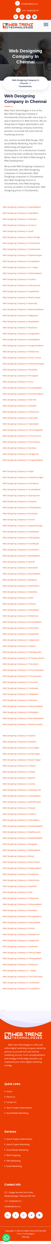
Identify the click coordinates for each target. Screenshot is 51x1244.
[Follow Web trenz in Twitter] (28, 16)
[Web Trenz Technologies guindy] (23, 1035)
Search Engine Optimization (19, 1107)
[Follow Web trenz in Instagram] (22, 16)
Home (9, 1091)
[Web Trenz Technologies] (18, 25)
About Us (10, 1096)
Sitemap (25, 1236)
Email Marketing (14, 1166)
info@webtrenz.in (12, 1206)
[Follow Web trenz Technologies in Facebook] (15, 1215)
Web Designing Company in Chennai (25, 56)
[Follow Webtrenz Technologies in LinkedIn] (39, 1215)
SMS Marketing (13, 1160)
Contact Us (11, 1102)
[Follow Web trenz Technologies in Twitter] (31, 1215)
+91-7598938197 (12, 1201)
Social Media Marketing (17, 1113)
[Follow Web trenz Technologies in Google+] (7, 1215)
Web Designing (13, 1155)
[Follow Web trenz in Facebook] (15, 16)
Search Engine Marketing (18, 1144)
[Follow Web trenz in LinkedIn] (34, 16)
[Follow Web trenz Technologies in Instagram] (23, 1215)
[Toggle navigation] (46, 24)
